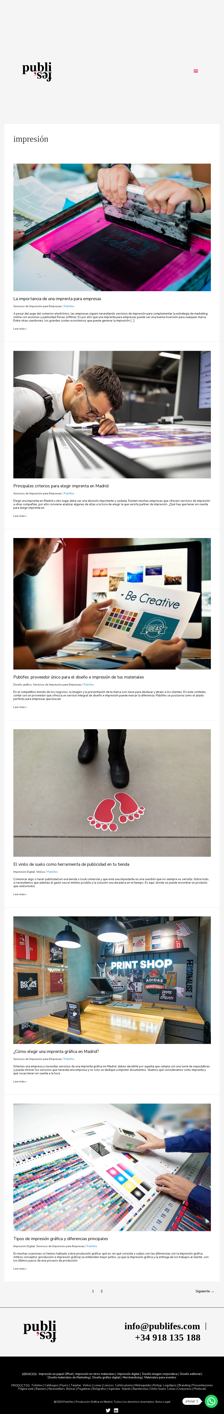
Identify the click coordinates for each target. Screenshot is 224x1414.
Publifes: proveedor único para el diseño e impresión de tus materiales (78, 677)
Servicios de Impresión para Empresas (37, 306)
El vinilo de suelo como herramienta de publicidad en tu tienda (71, 864)
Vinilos (40, 872)
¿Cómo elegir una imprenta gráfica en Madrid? (56, 1051)
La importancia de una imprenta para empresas (57, 299)
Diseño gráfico (22, 684)
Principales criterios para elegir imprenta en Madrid (60, 486)
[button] (196, 70)
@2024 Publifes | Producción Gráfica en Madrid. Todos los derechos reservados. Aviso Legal (112, 1402)
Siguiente (205, 1291)
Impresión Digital (24, 872)
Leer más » (20, 329)
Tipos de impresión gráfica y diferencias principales (60, 1239)
